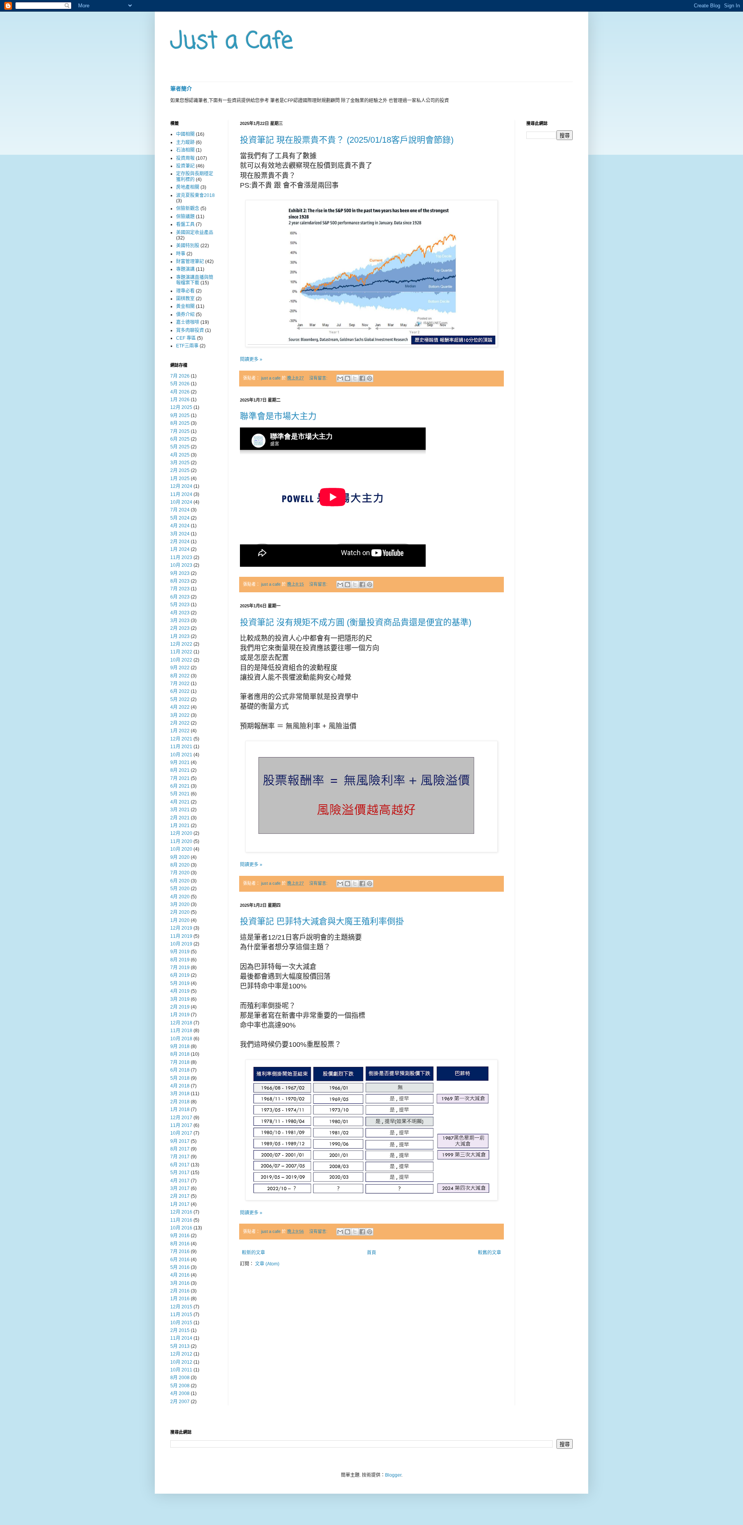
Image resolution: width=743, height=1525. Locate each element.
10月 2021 (181, 754)
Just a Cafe (231, 41)
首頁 (371, 1252)
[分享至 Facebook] (362, 378)
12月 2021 (181, 739)
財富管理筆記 (190, 261)
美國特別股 (187, 245)
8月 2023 (180, 581)
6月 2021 (180, 786)
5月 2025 (180, 447)
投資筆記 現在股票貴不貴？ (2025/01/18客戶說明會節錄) (347, 140)
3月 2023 (180, 620)
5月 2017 (180, 1172)
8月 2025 (180, 423)
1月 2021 (180, 825)
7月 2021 (180, 778)
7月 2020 (180, 872)
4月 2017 (180, 1180)
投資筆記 (185, 166)
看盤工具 (185, 224)
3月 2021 (180, 809)
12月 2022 (181, 644)
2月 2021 (180, 818)
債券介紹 (185, 314)
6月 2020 (180, 881)
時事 (180, 253)
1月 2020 (180, 920)
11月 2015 (181, 1314)
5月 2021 (180, 794)
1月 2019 (180, 1014)
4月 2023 (180, 612)
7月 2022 (180, 683)
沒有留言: (319, 378)
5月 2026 (180, 383)
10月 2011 (181, 1370)
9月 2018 (180, 1046)
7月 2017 (180, 1156)
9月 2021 (180, 762)
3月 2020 (180, 904)
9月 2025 (180, 415)
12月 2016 (181, 1212)
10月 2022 (181, 660)
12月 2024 (181, 486)
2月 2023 (180, 628)
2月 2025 (180, 470)
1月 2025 (180, 478)
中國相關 (185, 134)
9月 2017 (180, 1141)
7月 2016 (180, 1251)
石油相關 (185, 150)
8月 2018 (180, 1054)
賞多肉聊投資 (190, 330)
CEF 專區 (186, 338)
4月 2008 (180, 1393)
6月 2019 (180, 975)
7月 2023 (180, 589)
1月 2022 (180, 730)
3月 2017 (180, 1188)
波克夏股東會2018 (195, 195)
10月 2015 (181, 1322)
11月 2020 (181, 841)
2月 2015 (180, 1330)
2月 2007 (180, 1401)
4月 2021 (180, 802)
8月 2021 (180, 770)
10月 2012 (181, 1362)
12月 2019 (181, 928)
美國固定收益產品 (194, 232)
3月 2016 (180, 1283)
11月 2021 (181, 746)
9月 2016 (180, 1235)
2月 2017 (180, 1196)
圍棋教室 (185, 298)
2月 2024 (180, 541)
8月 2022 (180, 676)
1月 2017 (180, 1204)
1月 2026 (180, 399)
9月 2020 (180, 857)
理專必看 (185, 291)
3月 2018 (180, 1093)
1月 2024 (180, 549)
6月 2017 (180, 1165)
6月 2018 (180, 1070)
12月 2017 (181, 1117)
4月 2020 (180, 896)
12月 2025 (181, 407)
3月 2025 (180, 462)
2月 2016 (180, 1291)
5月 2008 (180, 1385)
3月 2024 (180, 534)
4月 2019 (180, 991)
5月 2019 (180, 983)
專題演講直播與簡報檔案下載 (194, 280)
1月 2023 (180, 636)
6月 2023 (180, 597)
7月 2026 (180, 376)
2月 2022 (180, 723)
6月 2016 (180, 1259)
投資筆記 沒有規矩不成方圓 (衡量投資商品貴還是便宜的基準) (355, 622)
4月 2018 (180, 1086)
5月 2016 (180, 1267)
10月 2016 (181, 1228)
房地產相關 (187, 187)
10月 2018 (181, 1038)
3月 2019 (180, 999)
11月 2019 (181, 936)
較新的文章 (253, 1252)
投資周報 (185, 158)
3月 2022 (180, 715)
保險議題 (185, 216)
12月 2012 (181, 1354)
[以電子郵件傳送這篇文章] (340, 378)
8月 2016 (180, 1243)
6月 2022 (180, 691)
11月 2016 (181, 1220)
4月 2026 (180, 392)
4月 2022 (180, 707)
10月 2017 (181, 1133)
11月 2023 (181, 557)
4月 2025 (180, 455)
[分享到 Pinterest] (369, 378)
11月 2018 (181, 1030)
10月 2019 (181, 944)
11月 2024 (181, 494)
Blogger (393, 1475)
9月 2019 (180, 951)
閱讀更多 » (251, 359)
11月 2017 (181, 1125)
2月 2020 (180, 912)
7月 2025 (180, 431)
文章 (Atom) (267, 1264)
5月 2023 (180, 604)
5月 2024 (180, 518)
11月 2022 (181, 652)
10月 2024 (181, 502)
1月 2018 (180, 1109)
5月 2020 (180, 888)
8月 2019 (180, 960)
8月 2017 (180, 1149)
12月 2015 (181, 1307)
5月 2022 (180, 699)
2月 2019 (180, 1007)
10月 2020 (181, 849)
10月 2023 (181, 565)
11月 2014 (181, 1338)
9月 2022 (180, 667)
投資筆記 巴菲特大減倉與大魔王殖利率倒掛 (322, 921)
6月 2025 (180, 439)
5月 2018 (180, 1078)
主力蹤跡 (185, 142)
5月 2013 (180, 1346)
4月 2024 (180, 525)
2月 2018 (180, 1101)
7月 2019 (180, 967)
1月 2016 (180, 1298)
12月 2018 (181, 1023)
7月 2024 (180, 510)
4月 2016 (180, 1275)
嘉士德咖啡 (187, 322)
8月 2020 (180, 865)
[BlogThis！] (347, 378)
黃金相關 (185, 306)
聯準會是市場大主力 (278, 416)
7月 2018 (180, 1062)
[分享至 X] (355, 378)
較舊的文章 (489, 1252)
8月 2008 (180, 1377)
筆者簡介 (181, 88)
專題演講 (185, 269)
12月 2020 (181, 833)
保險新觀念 (187, 208)
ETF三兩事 (187, 346)
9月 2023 (180, 573)
